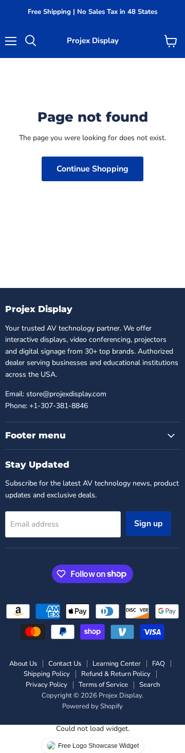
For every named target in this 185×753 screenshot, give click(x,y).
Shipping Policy (47, 674)
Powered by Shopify (92, 706)
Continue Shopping (92, 169)
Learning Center (116, 663)
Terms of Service (103, 684)
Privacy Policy (46, 684)
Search (149, 684)
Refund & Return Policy (116, 674)
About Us (23, 663)
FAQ (158, 663)
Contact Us (64, 663)
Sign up (148, 523)
